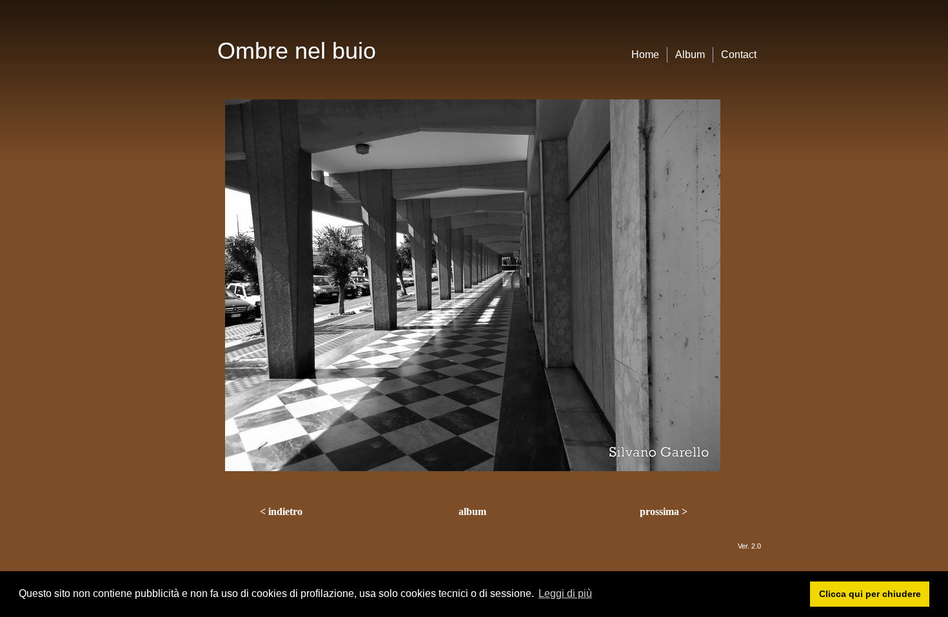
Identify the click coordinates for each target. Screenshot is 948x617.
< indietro (281, 511)
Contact (738, 54)
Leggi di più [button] (565, 593)
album (472, 511)
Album (690, 54)
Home (645, 54)
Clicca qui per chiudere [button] (870, 594)
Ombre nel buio (296, 50)
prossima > (663, 511)
